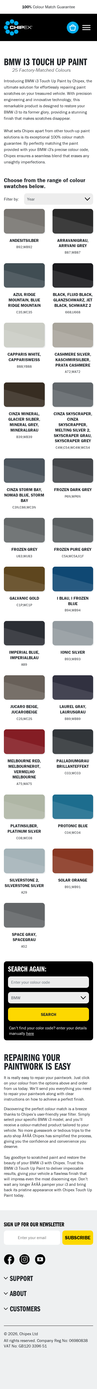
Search (48, 1014)
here (30, 1033)
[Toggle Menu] (86, 27)
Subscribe (78, 1237)
